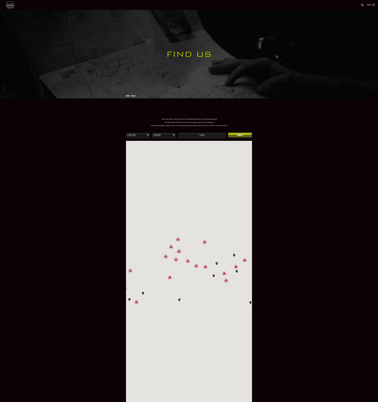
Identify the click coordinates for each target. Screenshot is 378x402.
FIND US (133, 96)
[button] (214, 275)
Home (127, 96)
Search (362, 5)
